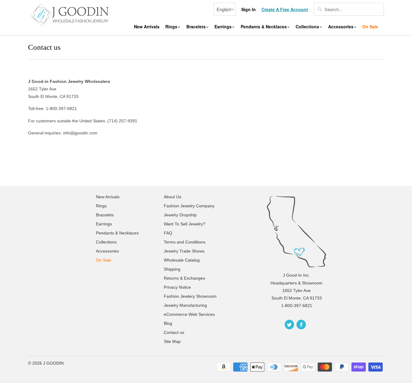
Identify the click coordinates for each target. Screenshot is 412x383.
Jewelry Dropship (180, 214)
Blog (168, 323)
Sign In (248, 9)
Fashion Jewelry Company (189, 205)
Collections (308, 27)
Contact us (174, 332)
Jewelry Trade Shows (184, 251)
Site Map (172, 341)
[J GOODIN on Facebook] (301, 324)
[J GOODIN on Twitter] (289, 324)
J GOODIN (53, 363)
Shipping (172, 269)
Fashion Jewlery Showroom (190, 296)
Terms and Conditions (184, 242)
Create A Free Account (284, 9)
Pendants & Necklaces (264, 27)
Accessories (341, 27)
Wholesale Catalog (182, 260)
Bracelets (196, 27)
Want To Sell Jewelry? (184, 223)
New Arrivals (147, 27)
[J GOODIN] (70, 14)
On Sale (370, 27)
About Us (172, 196)
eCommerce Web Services (189, 314)
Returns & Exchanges (184, 278)
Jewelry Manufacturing (185, 305)
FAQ (168, 233)
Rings (172, 27)
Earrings (223, 27)
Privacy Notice (177, 287)
